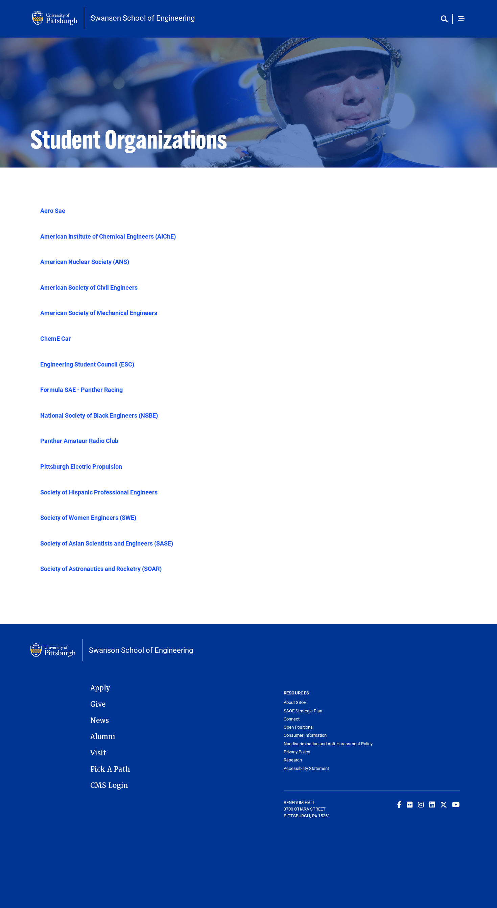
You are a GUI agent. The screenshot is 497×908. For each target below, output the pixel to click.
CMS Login (109, 785)
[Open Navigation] (461, 19)
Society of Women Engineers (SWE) (88, 517)
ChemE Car (55, 338)
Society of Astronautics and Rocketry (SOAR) (101, 568)
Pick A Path (110, 769)
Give (97, 704)
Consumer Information (305, 735)
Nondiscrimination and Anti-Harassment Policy (328, 744)
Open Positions (298, 727)
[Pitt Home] (58, 18)
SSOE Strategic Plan (303, 711)
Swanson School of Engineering (143, 18)
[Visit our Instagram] (421, 804)
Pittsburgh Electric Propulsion (81, 466)
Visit (98, 753)
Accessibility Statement (306, 768)
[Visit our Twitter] (443, 804)
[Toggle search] (446, 19)
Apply (100, 688)
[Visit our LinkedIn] (432, 804)
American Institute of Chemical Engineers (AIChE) (108, 236)
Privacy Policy (297, 752)
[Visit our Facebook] (399, 804)
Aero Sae (52, 210)
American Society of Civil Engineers (89, 287)
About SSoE (295, 702)
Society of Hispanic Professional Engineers (99, 492)
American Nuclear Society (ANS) (84, 262)
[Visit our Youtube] (456, 804)
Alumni (102, 736)
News (99, 720)
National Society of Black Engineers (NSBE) (99, 415)
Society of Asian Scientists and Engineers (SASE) (106, 543)
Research (293, 760)
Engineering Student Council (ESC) (87, 364)
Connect (292, 719)
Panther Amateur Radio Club (79, 441)
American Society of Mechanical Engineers (98, 313)
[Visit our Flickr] (410, 804)
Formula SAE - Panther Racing (81, 389)
